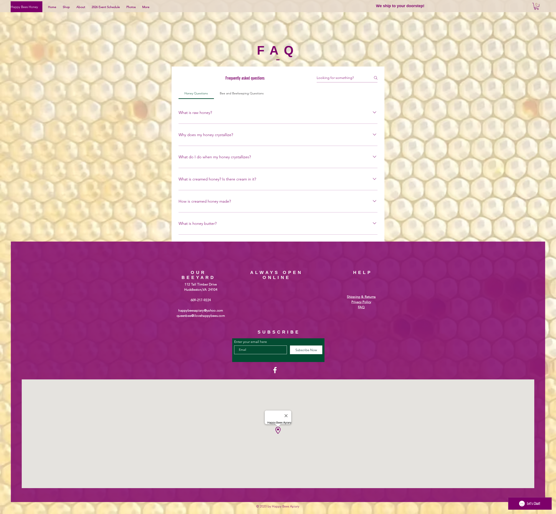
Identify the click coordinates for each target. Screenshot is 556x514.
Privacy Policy (361, 302)
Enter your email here (250, 342)
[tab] (196, 93)
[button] (536, 6)
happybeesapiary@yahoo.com (200, 310)
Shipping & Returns (361, 297)
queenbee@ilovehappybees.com (201, 316)
